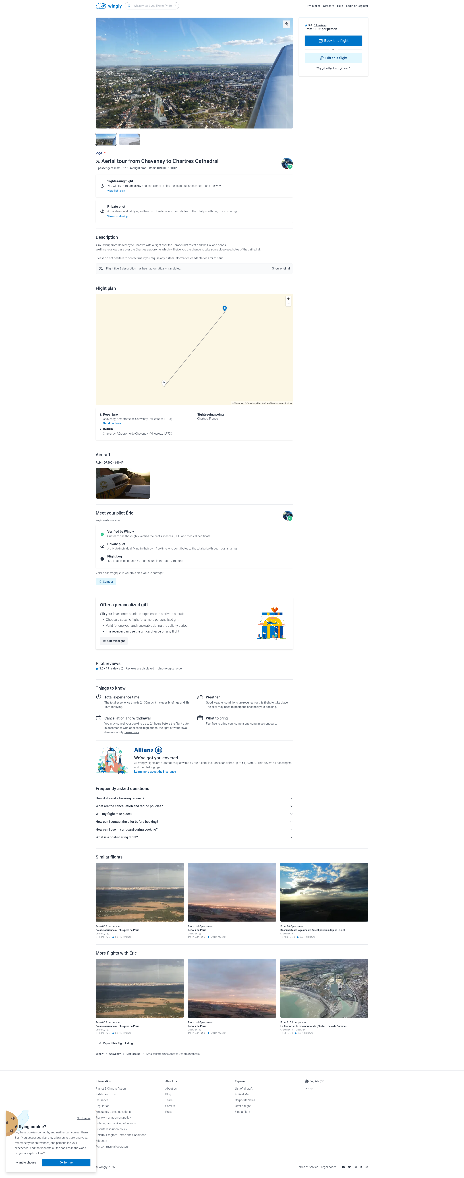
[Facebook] (343, 1167)
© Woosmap (238, 403)
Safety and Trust (106, 1094)
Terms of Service (307, 1167)
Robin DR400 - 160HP (163, 168)
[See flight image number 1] (106, 139)
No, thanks (83, 1118)
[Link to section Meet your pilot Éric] (287, 168)
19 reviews (320, 25)
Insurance (102, 1100)
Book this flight (336, 40)
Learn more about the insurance (155, 771)
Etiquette (101, 1140)
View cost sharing (117, 216)
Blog (168, 1094)
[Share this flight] (286, 24)
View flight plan (116, 190)
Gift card (328, 6)
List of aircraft (243, 1088)
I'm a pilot (313, 6)
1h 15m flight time (135, 168)
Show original (281, 268)
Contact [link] (108, 581)
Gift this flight (116, 641)
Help (340, 6)
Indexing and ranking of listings (116, 1123)
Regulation (102, 1106)
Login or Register (357, 6)
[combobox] (152, 5)
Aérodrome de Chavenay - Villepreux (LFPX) (144, 419)
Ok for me (66, 1162)
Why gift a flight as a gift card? (333, 68)
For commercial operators (112, 1146)
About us (171, 1088)
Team (169, 1100)
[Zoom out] (288, 303)
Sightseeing (133, 1053)
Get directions (112, 423)
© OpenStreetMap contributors (277, 403)
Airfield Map (242, 1094)
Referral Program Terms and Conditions (121, 1135)
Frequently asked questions (113, 1111)
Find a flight (242, 1111)
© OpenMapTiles (253, 403)
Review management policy (113, 1117)
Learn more (132, 732)
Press (168, 1111)
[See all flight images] (194, 73)
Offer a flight (243, 1106)
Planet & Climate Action (111, 1088)
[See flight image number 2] (129, 139)
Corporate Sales (245, 1100)
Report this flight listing (118, 1043)
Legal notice (328, 1167)
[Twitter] (349, 1167)
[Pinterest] (366, 1167)
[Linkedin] (361, 1167)
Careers (170, 1106)
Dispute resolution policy (111, 1129)
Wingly (99, 1053)
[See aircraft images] (123, 483)
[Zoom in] (288, 298)
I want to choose (25, 1162)
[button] (224, 308)
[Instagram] (355, 1167)
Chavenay (115, 1053)
